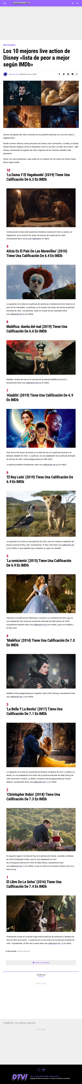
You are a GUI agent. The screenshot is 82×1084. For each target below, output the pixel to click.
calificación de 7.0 (17, 697)
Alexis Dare (15, 74)
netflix (19, 951)
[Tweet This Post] (64, 74)
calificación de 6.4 (17, 314)
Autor (32, 1076)
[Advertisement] (41, 23)
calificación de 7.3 (17, 866)
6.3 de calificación (33, 239)
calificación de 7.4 (55, 943)
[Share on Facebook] (59, 74)
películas (26, 951)
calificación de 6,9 (50, 465)
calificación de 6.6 (33, 383)
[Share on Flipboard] (68, 74)
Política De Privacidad (41, 1076)
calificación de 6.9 (41, 625)
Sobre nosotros (54, 1076)
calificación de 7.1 (41, 782)
